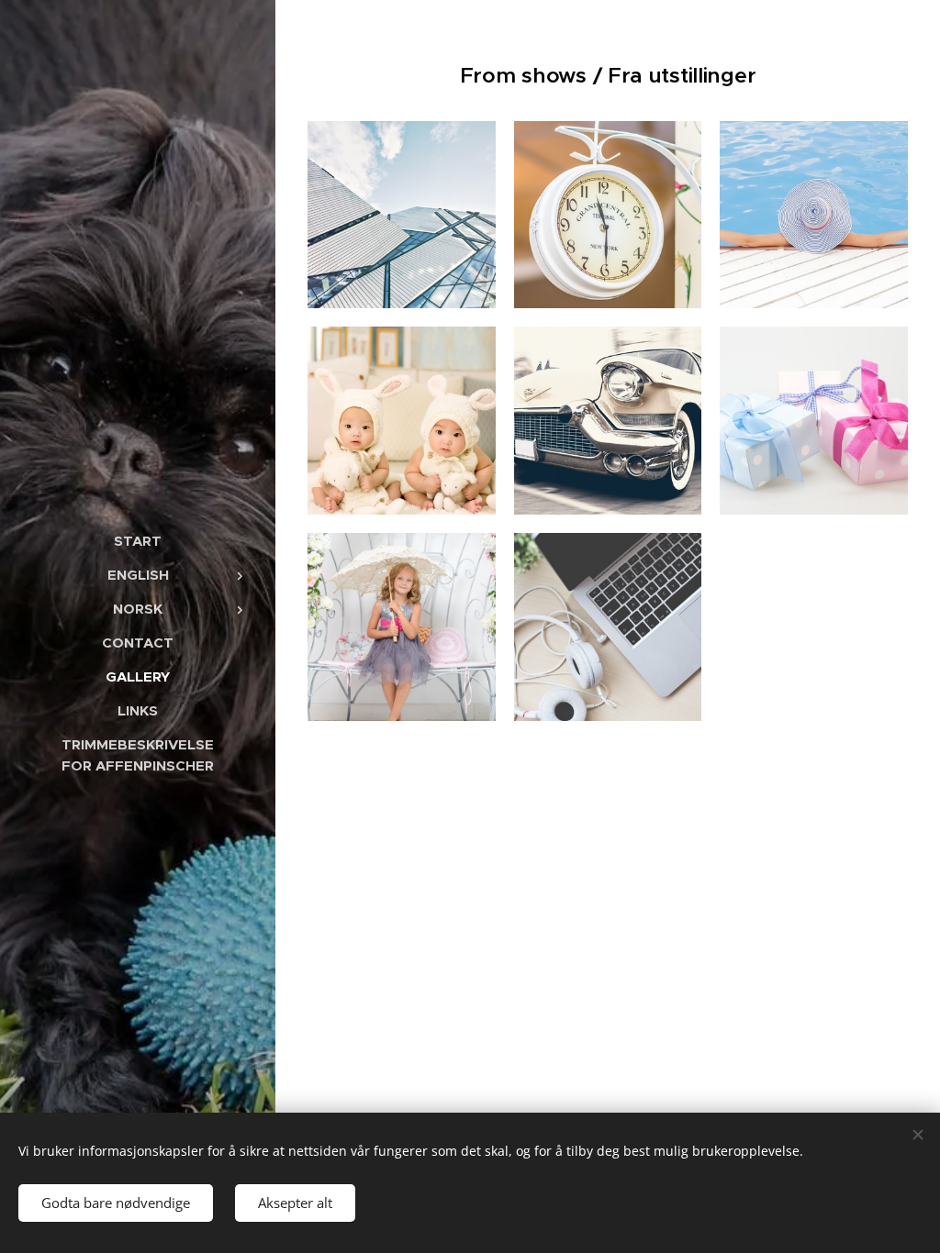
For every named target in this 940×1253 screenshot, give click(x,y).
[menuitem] (138, 540)
